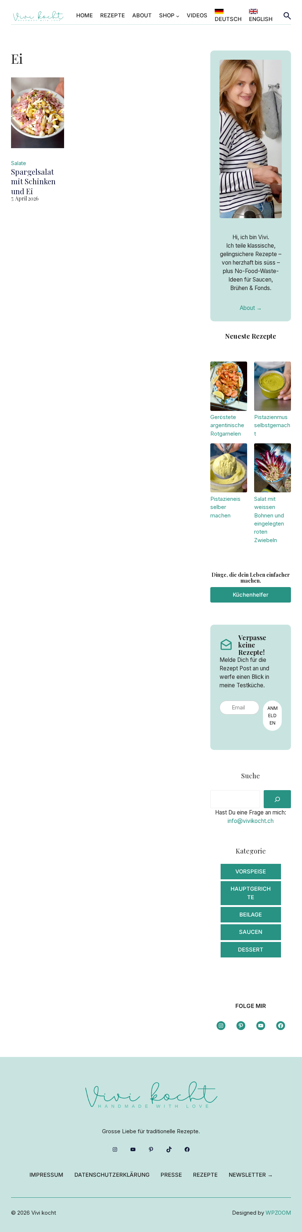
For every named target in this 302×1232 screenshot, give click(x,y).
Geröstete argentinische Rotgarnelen (227, 425)
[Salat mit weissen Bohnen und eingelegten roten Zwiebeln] (272, 469)
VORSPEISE (250, 871)
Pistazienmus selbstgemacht (272, 425)
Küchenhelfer (250, 594)
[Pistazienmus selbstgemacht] (272, 387)
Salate (18, 163)
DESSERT (250, 949)
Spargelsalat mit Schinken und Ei (33, 181)
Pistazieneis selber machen (225, 507)
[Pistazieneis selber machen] (228, 469)
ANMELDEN (272, 715)
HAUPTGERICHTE (251, 893)
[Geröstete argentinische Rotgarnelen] (228, 387)
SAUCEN (250, 932)
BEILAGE (250, 914)
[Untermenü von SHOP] (177, 15)
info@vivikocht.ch (251, 820)
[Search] (277, 799)
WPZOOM (278, 1213)
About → (251, 307)
